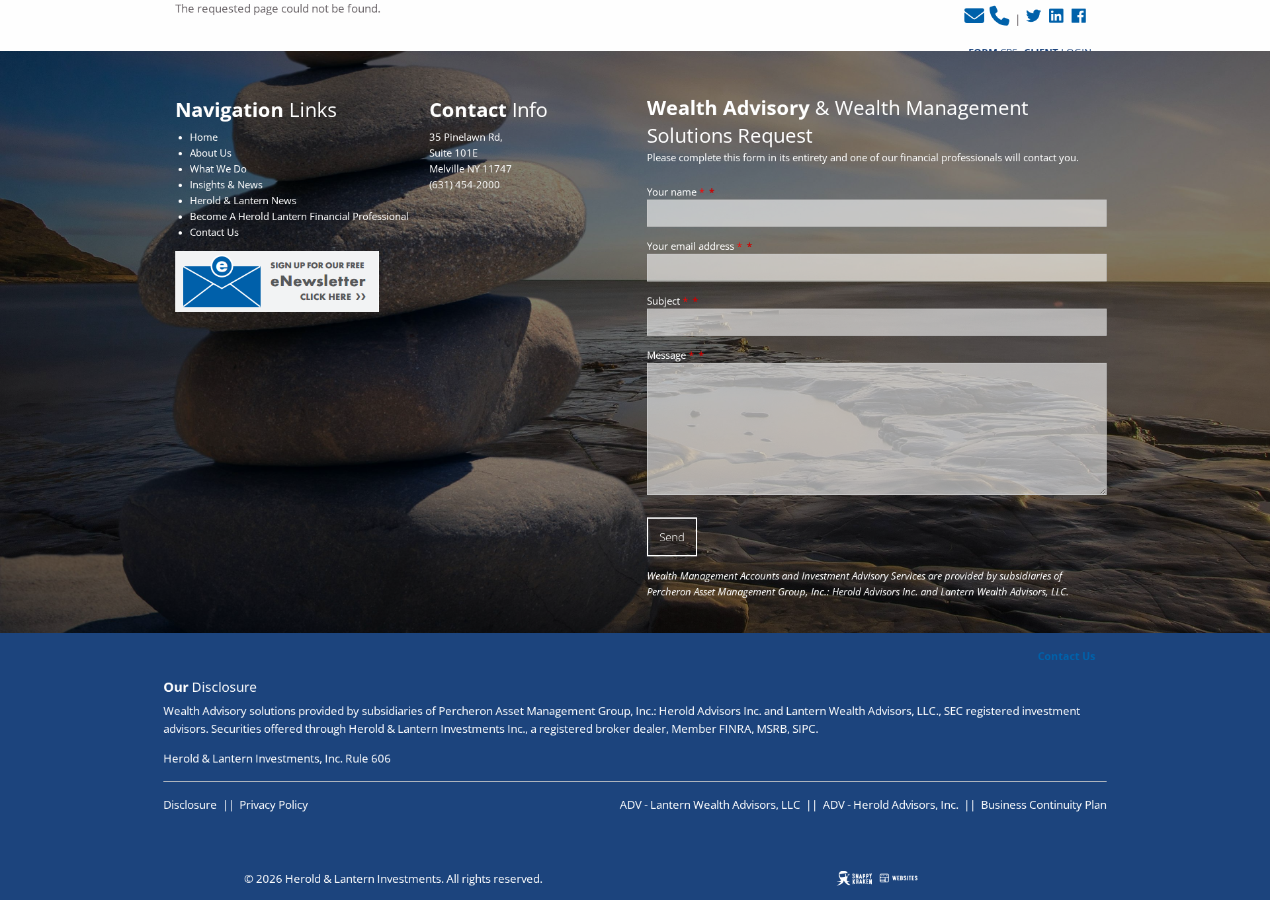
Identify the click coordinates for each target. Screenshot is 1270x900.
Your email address (694, 245)
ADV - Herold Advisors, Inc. (890, 804)
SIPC (804, 728)
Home (204, 136)
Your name (675, 191)
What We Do (218, 168)
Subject (667, 300)
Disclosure (190, 804)
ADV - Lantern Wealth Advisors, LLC (710, 804)
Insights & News (226, 184)
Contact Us (1066, 656)
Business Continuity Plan (1044, 804)
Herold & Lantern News (243, 200)
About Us (211, 152)
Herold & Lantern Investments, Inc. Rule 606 (277, 758)
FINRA (735, 728)
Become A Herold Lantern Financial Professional (299, 216)
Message (670, 354)
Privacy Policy (273, 804)
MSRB (772, 728)
